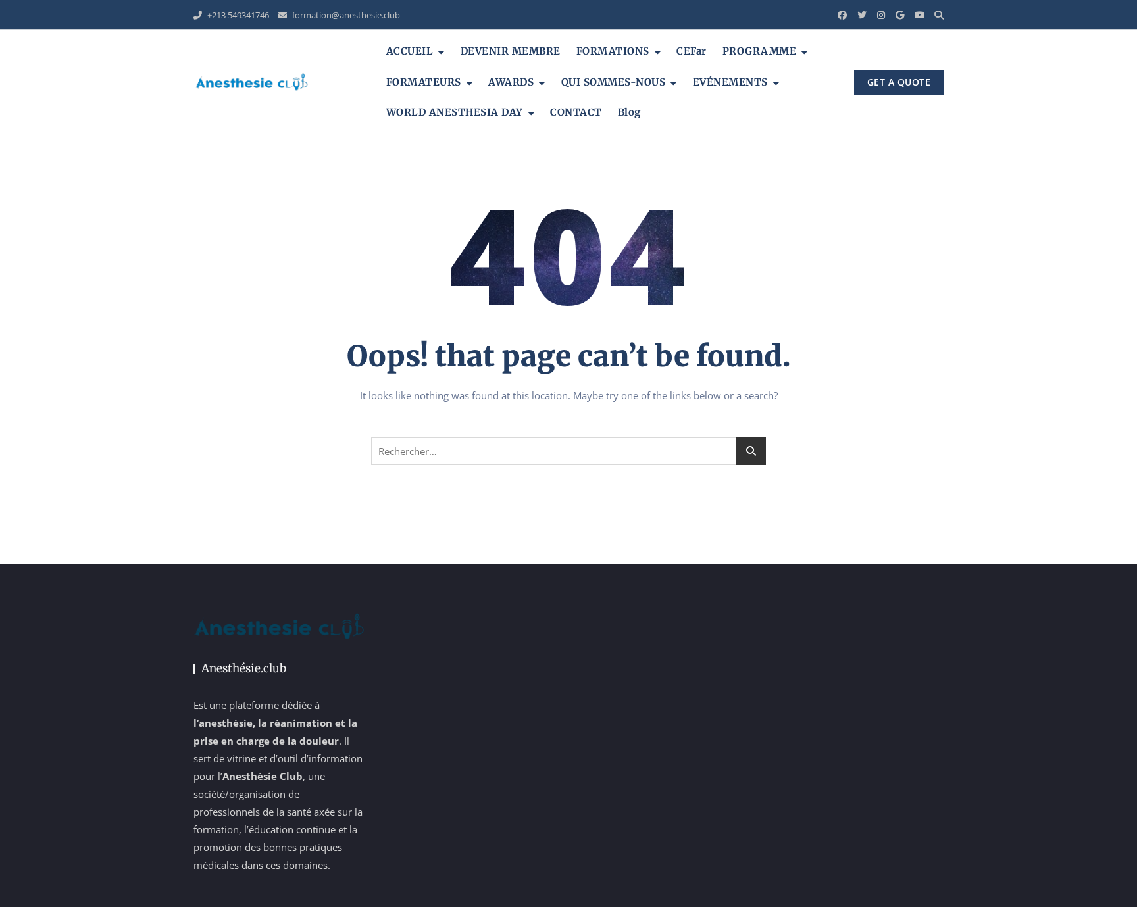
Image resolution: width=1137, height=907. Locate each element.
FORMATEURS (423, 82)
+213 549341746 (237, 15)
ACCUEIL (410, 51)
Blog (629, 112)
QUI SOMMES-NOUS (613, 82)
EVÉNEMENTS (730, 82)
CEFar (691, 51)
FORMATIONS (612, 51)
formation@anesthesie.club (345, 15)
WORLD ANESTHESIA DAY (454, 112)
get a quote (899, 82)
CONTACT (576, 112)
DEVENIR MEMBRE (511, 51)
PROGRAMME (759, 51)
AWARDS (511, 82)
